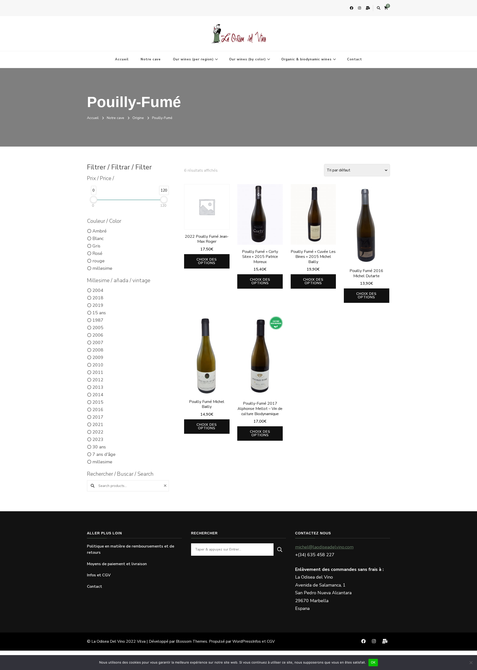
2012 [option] (97, 380)
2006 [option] (97, 335)
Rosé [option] (97, 253)
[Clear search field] (166, 485)
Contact (354, 59)
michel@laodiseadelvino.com (324, 547)
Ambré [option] (99, 231)
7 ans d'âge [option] (104, 454)
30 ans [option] (99, 447)
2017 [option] (97, 417)
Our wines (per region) (193, 59)
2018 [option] (97, 298)
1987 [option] (97, 320)
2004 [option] (97, 290)
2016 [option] (97, 410)
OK (373, 662)
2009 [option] (97, 357)
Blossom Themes (191, 641)
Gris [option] (96, 246)
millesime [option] (102, 268)
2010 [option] (97, 365)
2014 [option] (97, 395)
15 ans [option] (99, 313)
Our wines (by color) (247, 59)
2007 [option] (97, 343)
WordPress (242, 641)
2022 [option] (97, 432)
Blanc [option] (98, 238)
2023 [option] (97, 439)
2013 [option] (97, 387)
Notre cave (151, 59)
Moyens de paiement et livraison (117, 564)
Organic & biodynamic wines (306, 59)
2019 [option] (97, 305)
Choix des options (207, 261)
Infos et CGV (99, 575)
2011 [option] (97, 372)
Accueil (121, 59)
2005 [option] (97, 328)
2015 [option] (97, 402)
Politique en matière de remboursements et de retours (130, 549)
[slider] (93, 199)
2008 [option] (97, 350)
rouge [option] (98, 261)
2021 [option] (97, 425)
